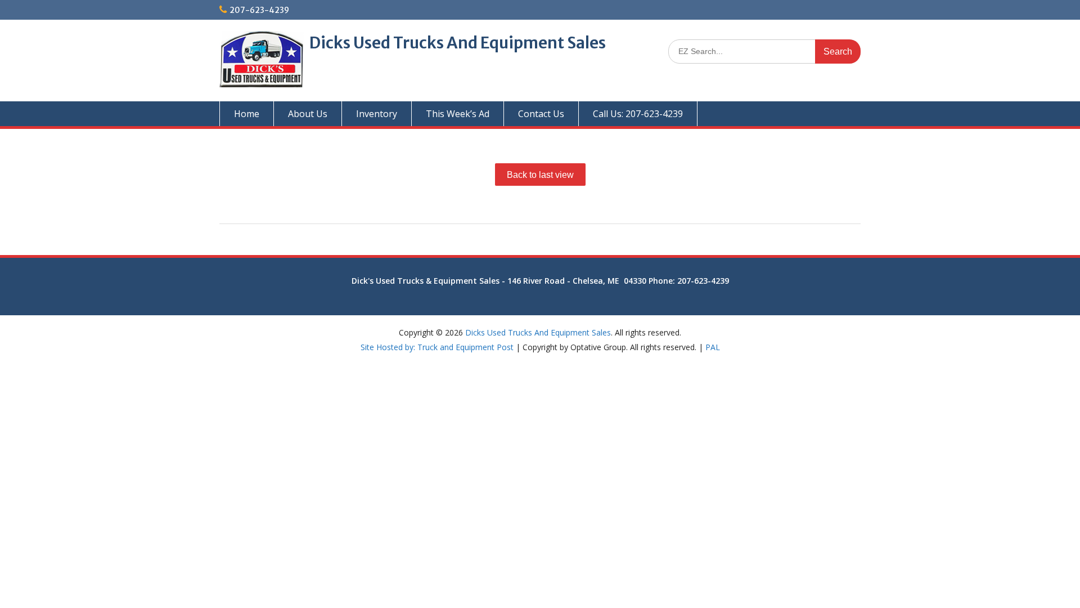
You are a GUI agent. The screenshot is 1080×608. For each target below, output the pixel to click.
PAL (712, 347)
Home (246, 114)
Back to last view (540, 175)
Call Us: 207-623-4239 (638, 114)
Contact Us (541, 114)
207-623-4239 (259, 10)
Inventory (376, 114)
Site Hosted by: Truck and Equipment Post (437, 347)
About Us (307, 114)
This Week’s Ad (457, 114)
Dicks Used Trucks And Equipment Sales (457, 43)
